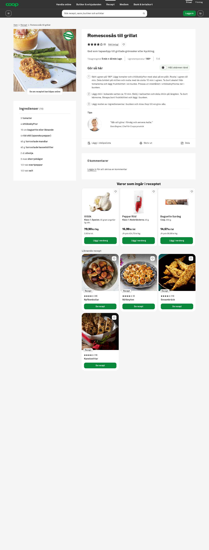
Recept (23, 25)
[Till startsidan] (12, 4)
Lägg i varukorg (100, 240)
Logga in (189, 13)
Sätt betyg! (113, 44)
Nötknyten (128, 299)
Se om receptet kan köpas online (44, 91)
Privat (189, 2)
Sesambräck (168, 299)
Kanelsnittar (91, 358)
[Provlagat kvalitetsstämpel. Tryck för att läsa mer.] (68, 36)
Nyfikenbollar (91, 299)
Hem (16, 25)
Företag (199, 2)
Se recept (100, 306)
